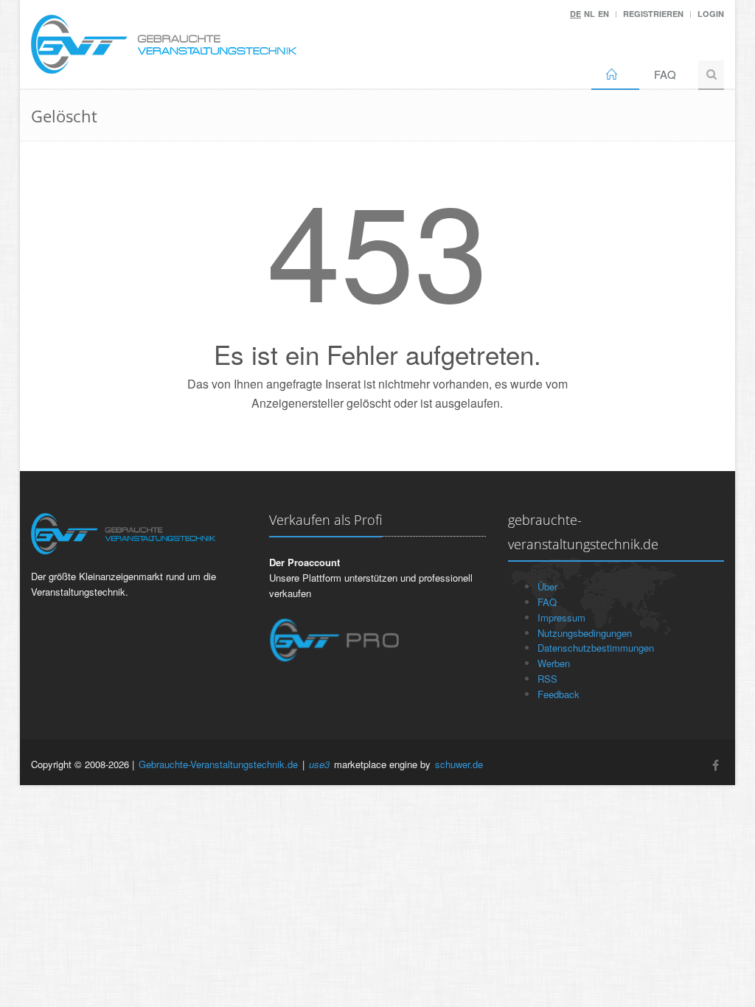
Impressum (561, 617)
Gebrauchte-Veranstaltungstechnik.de (218, 764)
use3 (319, 764)
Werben (553, 663)
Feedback (558, 694)
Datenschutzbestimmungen (595, 648)
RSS (547, 679)
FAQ (665, 74)
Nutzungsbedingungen (584, 633)
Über (547, 586)
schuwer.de (459, 764)
